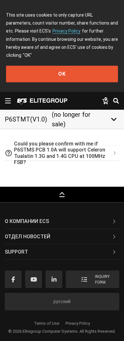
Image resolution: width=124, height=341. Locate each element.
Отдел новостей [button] (27, 237)
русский (62, 301)
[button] (62, 153)
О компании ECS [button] (27, 221)
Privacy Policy (66, 30)
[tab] (62, 153)
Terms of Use (46, 323)
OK (62, 74)
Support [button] (16, 252)
